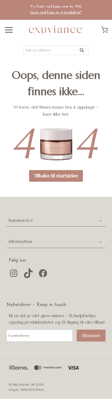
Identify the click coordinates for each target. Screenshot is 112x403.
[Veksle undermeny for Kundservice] (100, 220)
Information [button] (20, 241)
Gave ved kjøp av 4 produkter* (56, 13)
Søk (82, 51)
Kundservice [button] (21, 220)
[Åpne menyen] (7, 30)
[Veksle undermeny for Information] (100, 242)
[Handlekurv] (106, 30)
